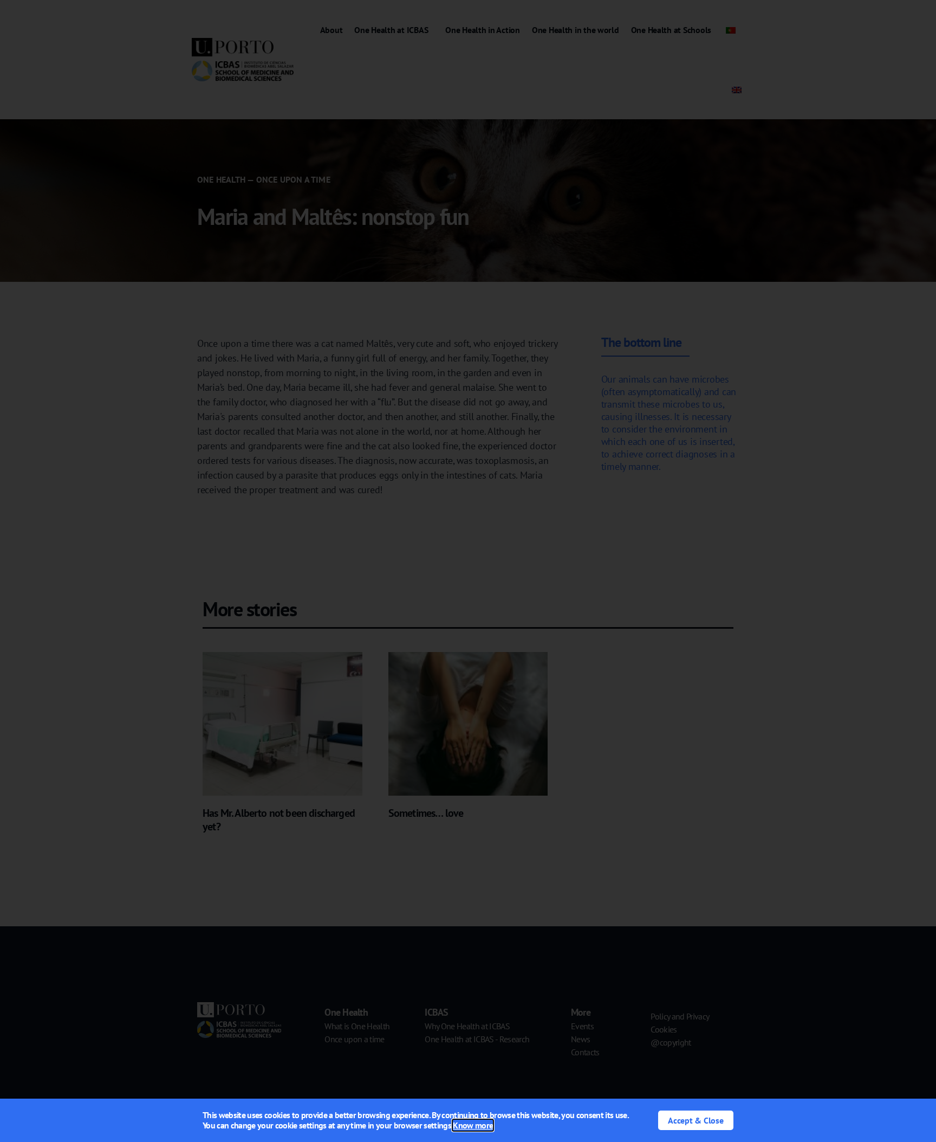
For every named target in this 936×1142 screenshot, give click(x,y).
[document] (468, 571)
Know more (473, 1125)
